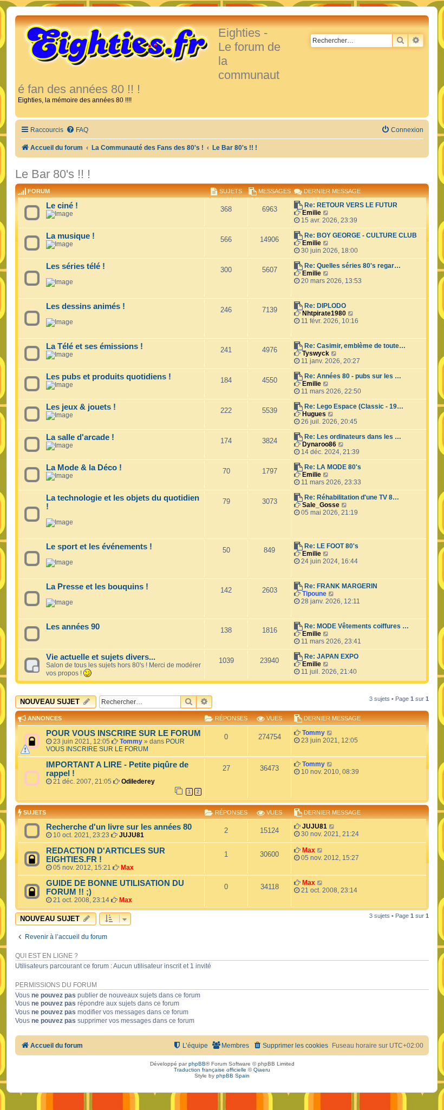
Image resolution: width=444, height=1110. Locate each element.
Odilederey (138, 781)
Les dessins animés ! (85, 306)
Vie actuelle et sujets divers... (100, 657)
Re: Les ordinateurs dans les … (352, 437)
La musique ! (70, 236)
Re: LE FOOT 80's (331, 546)
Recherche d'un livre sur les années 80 (119, 827)
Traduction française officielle (210, 1070)
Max (127, 867)
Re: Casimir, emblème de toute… (355, 346)
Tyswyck (315, 353)
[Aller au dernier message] (330, 733)
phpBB (197, 1064)
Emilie (311, 212)
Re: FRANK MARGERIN (340, 586)
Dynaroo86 (319, 444)
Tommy (131, 741)
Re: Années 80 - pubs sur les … (352, 376)
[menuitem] (77, 130)
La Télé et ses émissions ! (94, 346)
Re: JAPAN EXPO (331, 656)
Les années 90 (73, 626)
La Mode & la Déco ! (84, 467)
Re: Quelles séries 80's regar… (352, 266)
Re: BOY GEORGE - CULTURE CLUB (360, 235)
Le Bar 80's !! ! (52, 174)
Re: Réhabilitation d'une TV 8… (351, 497)
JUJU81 (131, 835)
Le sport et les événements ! (99, 546)
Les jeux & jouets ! (81, 407)
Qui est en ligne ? (46, 956)
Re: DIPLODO (325, 306)
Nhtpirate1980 (324, 313)
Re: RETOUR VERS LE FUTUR (350, 205)
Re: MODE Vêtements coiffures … (356, 626)
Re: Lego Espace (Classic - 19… (353, 406)
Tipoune (314, 593)
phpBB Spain (233, 1076)
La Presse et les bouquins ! (97, 586)
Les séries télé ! (75, 266)
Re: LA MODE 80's (332, 467)
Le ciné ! (62, 205)
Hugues (314, 414)
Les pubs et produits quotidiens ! (108, 376)
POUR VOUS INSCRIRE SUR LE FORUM (123, 733)
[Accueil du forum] (118, 44)
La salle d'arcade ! (80, 437)
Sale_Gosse (320, 505)
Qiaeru (261, 1070)
